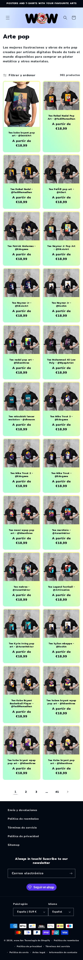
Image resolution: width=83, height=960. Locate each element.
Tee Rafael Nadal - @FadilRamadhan (21, 191)
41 (57, 792)
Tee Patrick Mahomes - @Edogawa (22, 248)
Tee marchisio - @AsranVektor (61, 532)
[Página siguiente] (67, 792)
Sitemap (13, 845)
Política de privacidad (23, 836)
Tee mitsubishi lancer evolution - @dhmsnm (21, 418)
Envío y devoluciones (22, 810)
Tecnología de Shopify (37, 940)
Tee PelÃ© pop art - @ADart (61, 191)
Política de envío (19, 952)
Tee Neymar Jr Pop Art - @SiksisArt (61, 248)
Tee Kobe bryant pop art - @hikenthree (61, 762)
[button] (7, 17)
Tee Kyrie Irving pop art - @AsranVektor (21, 645)
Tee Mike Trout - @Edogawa (61, 475)
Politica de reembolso (23, 819)
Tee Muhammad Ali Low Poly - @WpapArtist (61, 361)
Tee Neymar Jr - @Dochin (61, 304)
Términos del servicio (58, 946)
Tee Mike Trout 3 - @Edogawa (61, 418)
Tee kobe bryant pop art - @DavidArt (21, 134)
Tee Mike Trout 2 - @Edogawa (21, 475)
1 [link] (15, 792)
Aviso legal (38, 952)
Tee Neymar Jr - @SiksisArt (21, 304)
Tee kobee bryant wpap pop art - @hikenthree (61, 702)
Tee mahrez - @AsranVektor (21, 588)
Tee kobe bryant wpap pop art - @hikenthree (22, 762)
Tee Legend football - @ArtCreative (61, 588)
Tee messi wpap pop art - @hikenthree (21, 532)
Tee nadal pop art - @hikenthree (21, 361)
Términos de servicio (22, 827)
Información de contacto (63, 952)
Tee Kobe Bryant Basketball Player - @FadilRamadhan (21, 703)
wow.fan (19, 940)
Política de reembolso (66, 940)
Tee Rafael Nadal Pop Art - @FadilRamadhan (61, 117)
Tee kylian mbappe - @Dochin (61, 645)
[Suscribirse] (71, 873)
